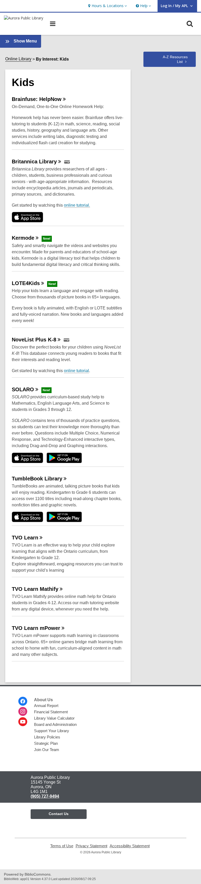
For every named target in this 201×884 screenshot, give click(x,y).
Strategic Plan (46, 743)
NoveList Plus (34, 339)
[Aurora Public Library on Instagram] (22, 711)
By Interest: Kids (52, 59)
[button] (107, 6)
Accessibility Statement (130, 846)
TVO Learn (35, 589)
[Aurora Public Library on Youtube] (22, 721)
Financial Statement (51, 712)
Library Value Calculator (54, 718)
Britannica (34, 161)
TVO (25, 537)
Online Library (18, 59)
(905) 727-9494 (45, 796)
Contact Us (59, 814)
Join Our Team (46, 749)
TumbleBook (37, 478)
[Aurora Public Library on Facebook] (22, 701)
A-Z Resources (175, 59)
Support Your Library (51, 730)
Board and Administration (55, 724)
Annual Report (46, 705)
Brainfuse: (37, 99)
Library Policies (47, 737)
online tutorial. (77, 205)
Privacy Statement (91, 846)
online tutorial (76, 370)
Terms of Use (61, 846)
